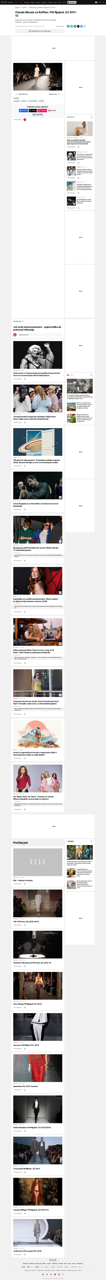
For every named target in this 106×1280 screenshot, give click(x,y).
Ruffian (41, 101)
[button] (59, 26)
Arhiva (79, 1270)
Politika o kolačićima (61, 1270)
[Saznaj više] (91, 375)
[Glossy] (47, 1267)
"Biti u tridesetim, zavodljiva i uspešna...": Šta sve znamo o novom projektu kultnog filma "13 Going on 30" (37, 658)
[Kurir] (23, 1267)
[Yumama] (73, 1267)
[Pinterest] (55, 1274)
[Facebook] (43, 1274)
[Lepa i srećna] (53, 1267)
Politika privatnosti (72, 1270)
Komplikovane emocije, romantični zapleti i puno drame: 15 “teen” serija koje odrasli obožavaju (38, 804)
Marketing (27, 1270)
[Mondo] (30, 1267)
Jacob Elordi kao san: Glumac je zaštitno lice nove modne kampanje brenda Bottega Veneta (38, 555)
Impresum (33, 1270)
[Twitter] (47, 1274)
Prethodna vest (23, 94)
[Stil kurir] (42, 1267)
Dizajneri (16, 101)
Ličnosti (23, 101)
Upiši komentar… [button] (24, 335)
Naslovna (17, 7)
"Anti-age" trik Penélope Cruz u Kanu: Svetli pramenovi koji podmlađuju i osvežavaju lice (38, 607)
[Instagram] (51, 1274)
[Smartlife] (59, 1267)
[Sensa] (66, 1267)
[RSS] (63, 1274)
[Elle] (3, 2)
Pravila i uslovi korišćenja (43, 1270)
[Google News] (59, 1274)
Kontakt (53, 1270)
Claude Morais (32, 101)
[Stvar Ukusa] (81, 1267)
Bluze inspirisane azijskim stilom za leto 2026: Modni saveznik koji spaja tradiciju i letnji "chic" (37, 709)
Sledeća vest (53, 94)
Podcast (24, 7)
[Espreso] (37, 1267)
